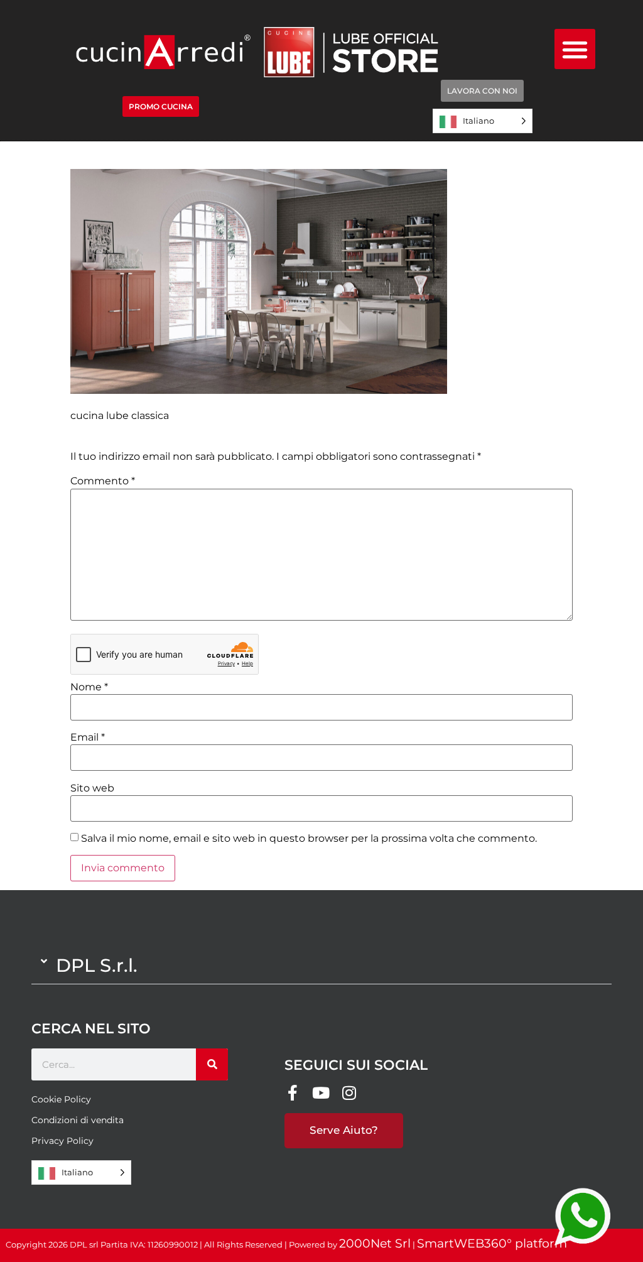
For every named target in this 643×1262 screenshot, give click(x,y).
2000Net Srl (375, 1243)
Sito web (92, 788)
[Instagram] (349, 1093)
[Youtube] (320, 1093)
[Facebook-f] (292, 1093)
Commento (102, 481)
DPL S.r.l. (97, 965)
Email (87, 737)
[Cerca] (212, 1064)
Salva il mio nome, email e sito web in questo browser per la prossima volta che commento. (309, 839)
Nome (89, 687)
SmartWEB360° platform (492, 1243)
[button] (574, 49)
